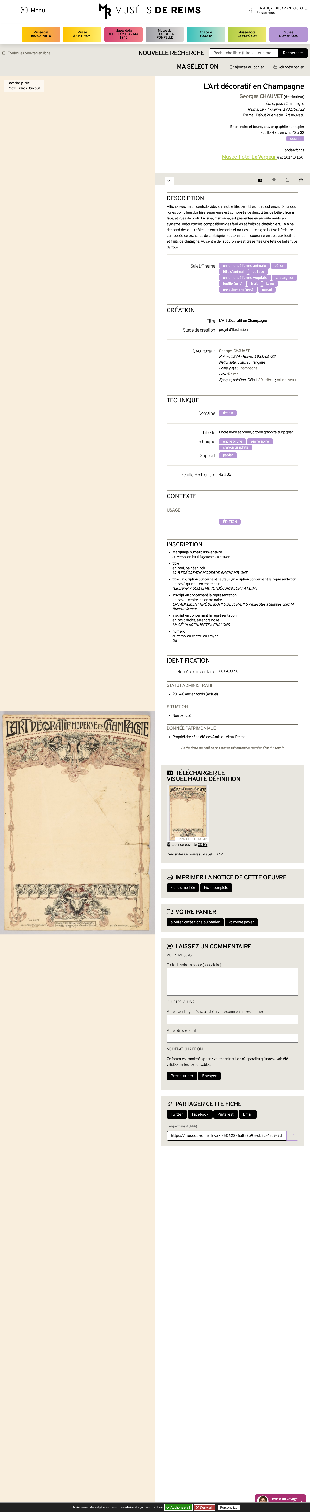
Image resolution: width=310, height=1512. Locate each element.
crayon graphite (235, 447)
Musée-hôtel (247, 34)
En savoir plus (265, 13)
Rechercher (293, 53)
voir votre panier (291, 67)
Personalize (229, 1507)
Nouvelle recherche (171, 53)
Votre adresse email (181, 1030)
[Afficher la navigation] (24, 10)
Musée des (41, 34)
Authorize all (180, 1507)
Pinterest (225, 1114)
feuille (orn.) (232, 284)
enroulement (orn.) (238, 290)
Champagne (248, 368)
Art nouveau (286, 380)
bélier (279, 265)
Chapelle (206, 34)
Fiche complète (216, 887)
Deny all (205, 1507)
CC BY (202, 844)
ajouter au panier (249, 67)
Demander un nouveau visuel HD (192, 854)
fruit (254, 284)
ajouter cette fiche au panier (195, 922)
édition (230, 522)
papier (228, 455)
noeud (267, 290)
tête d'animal (233, 271)
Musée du (165, 34)
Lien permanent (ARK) (182, 1126)
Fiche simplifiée (183, 887)
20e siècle (266, 380)
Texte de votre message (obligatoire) (194, 965)
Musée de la (123, 34)
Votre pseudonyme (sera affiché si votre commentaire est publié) (215, 1012)
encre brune (232, 441)
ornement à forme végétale (245, 278)
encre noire (260, 441)
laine (270, 284)
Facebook (200, 1114)
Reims (233, 374)
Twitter (177, 1114)
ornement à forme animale (244, 265)
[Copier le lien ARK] (292, 1136)
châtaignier (285, 278)
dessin (295, 138)
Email (248, 1114)
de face (258, 271)
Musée (82, 34)
